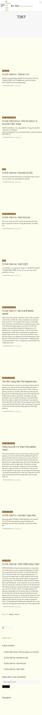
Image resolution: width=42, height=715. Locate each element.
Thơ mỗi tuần (21, 24)
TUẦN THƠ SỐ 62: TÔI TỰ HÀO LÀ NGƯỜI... (22, 652)
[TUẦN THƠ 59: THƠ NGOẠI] (21, 199)
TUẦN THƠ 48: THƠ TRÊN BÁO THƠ (20, 564)
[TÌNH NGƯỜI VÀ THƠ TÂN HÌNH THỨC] (21, 428)
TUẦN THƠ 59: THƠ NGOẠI (16, 217)
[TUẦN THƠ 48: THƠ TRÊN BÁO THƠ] (21, 546)
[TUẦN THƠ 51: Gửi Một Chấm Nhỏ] (21, 497)
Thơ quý (21, 27)
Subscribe (6, 686)
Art (4, 169)
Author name (6, 638)
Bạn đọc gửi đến (8, 378)
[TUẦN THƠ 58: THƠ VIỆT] (21, 246)
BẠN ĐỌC (6, 70)
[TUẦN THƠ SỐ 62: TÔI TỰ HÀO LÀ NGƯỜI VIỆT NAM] (21, 102)
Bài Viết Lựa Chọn (9, 117)
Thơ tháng (21, 32)
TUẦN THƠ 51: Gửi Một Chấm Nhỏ (19, 515)
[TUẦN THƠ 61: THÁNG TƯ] (21, 56)
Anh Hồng (6, 560)
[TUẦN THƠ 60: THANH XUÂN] (21, 154)
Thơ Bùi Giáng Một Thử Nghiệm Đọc (19, 381)
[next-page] (8, 614)
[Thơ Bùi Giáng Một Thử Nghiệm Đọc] (21, 363)
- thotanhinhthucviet (8, 85)
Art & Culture (7, 512)
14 (7, 614)
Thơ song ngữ (20, 30)
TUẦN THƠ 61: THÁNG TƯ (15, 74)
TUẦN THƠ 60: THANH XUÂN (17, 173)
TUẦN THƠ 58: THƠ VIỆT (15, 264)
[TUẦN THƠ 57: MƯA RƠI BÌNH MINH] (21, 292)
